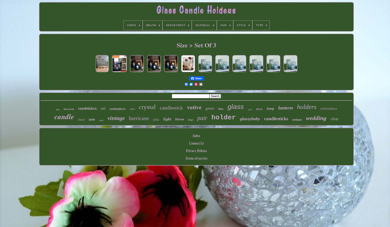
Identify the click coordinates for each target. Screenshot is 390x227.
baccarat (69, 108)
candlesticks (276, 118)
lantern (285, 107)
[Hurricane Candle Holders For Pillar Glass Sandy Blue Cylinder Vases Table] (256, 72)
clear (334, 118)
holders (306, 106)
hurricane (139, 118)
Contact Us (196, 143)
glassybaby (250, 118)
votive (194, 107)
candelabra (87, 108)
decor (259, 108)
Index (196, 135)
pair (202, 118)
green (210, 108)
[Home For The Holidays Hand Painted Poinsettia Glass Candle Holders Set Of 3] (102, 72)
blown (179, 119)
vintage (116, 118)
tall (103, 108)
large (190, 119)
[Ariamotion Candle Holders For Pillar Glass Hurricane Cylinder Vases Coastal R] (188, 72)
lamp (270, 108)
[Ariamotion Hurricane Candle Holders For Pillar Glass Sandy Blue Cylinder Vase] (205, 72)
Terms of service (196, 158)
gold (250, 109)
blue (220, 108)
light (167, 119)
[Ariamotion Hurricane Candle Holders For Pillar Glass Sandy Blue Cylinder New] (222, 72)
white (132, 109)
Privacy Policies (196, 150)
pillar (156, 119)
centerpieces (117, 108)
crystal (147, 106)
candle (64, 116)
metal (101, 120)
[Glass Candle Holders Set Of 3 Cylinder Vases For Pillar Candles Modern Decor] (119, 72)
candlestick (171, 107)
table (92, 119)
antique (297, 119)
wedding (316, 118)
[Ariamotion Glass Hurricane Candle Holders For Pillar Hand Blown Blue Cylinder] (137, 72)
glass (236, 106)
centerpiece (328, 108)
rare (58, 109)
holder (223, 117)
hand (81, 119)
